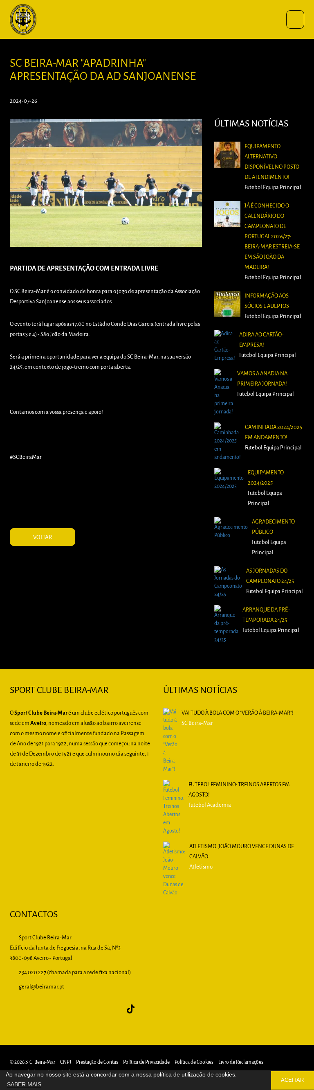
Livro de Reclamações (240, 1062)
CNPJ (65, 1062)
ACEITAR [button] (292, 1080)
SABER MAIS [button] (24, 1084)
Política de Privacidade (146, 1062)
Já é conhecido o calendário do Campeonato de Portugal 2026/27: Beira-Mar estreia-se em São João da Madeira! (272, 237)
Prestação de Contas (97, 1062)
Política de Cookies (194, 1062)
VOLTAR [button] (42, 538)
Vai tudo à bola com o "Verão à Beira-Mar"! (238, 713)
